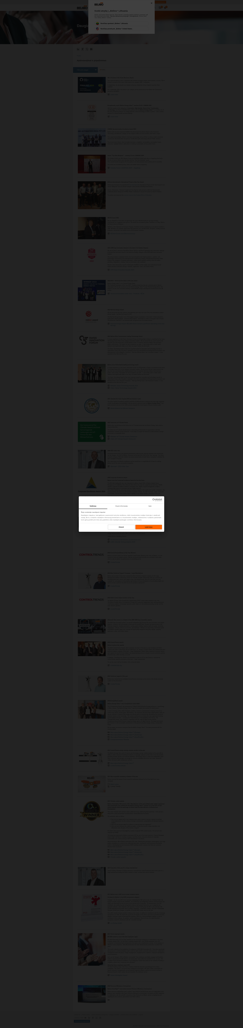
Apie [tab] (149, 506)
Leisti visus (148, 527)
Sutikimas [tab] (93, 506)
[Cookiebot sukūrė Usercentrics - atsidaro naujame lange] (154, 499)
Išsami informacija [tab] (121, 506)
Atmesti (121, 527)
